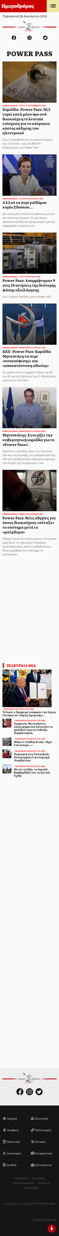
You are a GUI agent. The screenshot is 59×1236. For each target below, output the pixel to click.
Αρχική (11, 1118)
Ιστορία (40, 1142)
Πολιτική (13, 1142)
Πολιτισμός (43, 1130)
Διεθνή (11, 1165)
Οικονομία (13, 1153)
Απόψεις (12, 1130)
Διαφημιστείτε (31, 1187)
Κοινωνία (41, 1118)
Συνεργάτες (43, 1165)
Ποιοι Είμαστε (21, 1178)
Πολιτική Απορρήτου (23, 1182)
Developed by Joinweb (45, 1219)
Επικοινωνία (43, 1182)
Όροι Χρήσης (38, 1178)
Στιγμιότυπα (43, 1153)
